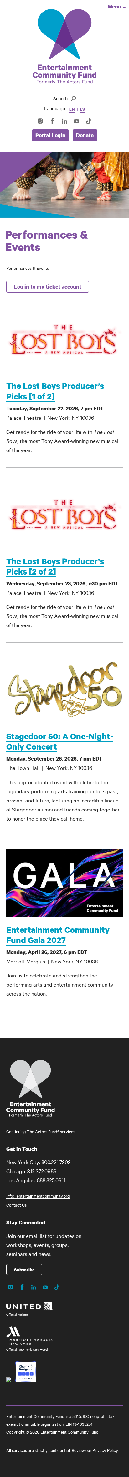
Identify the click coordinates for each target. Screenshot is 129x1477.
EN (72, 109)
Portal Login (50, 135)
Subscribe (24, 1270)
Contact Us (16, 1205)
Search (60, 98)
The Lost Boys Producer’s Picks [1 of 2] (55, 390)
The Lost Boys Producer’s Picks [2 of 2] (55, 566)
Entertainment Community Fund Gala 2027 (58, 934)
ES (82, 109)
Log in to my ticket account (47, 286)
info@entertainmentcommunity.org (38, 1195)
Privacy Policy (105, 1450)
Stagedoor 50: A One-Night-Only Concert (59, 741)
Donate (85, 135)
